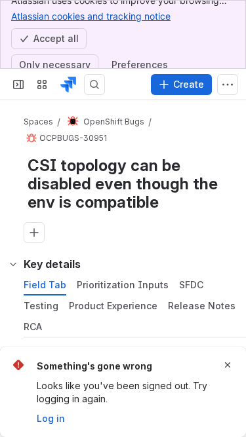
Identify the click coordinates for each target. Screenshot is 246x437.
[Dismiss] (228, 365)
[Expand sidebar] (18, 84)
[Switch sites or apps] (41, 84)
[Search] (94, 84)
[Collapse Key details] (13, 264)
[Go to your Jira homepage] (68, 84)
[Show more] (227, 84)
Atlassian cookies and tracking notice (91, 16)
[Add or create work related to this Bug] (34, 232)
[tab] (45, 285)
